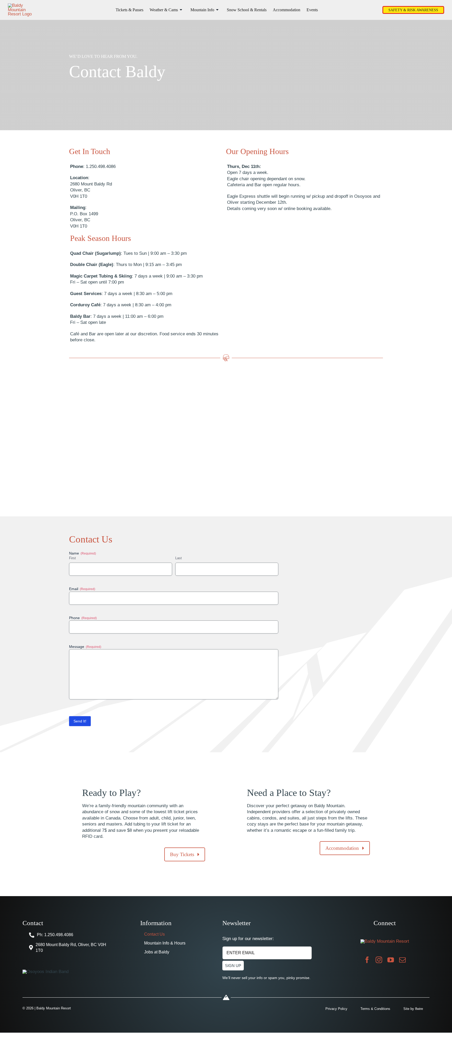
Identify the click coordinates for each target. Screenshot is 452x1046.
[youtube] (390, 960)
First (72, 558)
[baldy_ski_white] (384, 941)
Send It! (80, 721)
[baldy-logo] (21, 5)
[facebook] (367, 960)
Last (178, 558)
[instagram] (379, 960)
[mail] (402, 960)
